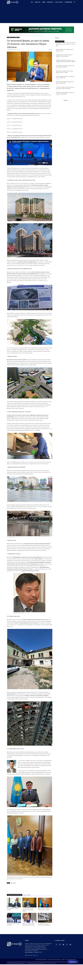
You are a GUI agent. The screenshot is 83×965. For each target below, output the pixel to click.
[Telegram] (11, 888)
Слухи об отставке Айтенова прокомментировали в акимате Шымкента (27, 910)
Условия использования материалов (41, 959)
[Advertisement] (41, 14)
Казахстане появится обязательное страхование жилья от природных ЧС (65, 77)
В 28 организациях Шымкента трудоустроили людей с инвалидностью (65, 82)
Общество (18, 37)
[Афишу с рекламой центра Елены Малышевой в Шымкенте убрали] (29, 918)
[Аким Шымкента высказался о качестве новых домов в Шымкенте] (45, 918)
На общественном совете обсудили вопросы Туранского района (64, 50)
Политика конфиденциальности (71, 959)
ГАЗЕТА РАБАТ (59, 2)
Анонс (13, 35)
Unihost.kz (26, 963)
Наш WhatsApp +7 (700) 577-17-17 (33, 952)
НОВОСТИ (37, 2)
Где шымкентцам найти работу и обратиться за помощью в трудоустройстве (65, 93)
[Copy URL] (23, 888)
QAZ (32, 2)
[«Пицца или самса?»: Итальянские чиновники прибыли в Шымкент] (45, 902)
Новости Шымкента (12, 37)
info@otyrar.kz (35, 955)
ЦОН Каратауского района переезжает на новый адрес (65, 45)
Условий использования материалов (50, 963)
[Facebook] (17, 888)
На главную (9, 35)
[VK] (14, 888)
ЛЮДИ (43, 2)
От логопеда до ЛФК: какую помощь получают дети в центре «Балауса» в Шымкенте (65, 88)
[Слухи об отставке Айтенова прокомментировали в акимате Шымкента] (29, 902)
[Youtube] (70, 944)
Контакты (63, 959)
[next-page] (10, 927)
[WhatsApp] (8, 888)
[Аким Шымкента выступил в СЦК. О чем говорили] (14, 918)
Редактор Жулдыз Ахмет (11, 49)
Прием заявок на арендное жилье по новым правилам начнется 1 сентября (64, 71)
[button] (74, 2)
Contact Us (73, 962)
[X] (20, 888)
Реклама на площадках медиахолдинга (54, 959)
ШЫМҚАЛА (50, 2)
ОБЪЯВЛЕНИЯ (68, 2)
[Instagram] (60, 944)
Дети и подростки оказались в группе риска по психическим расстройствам (65, 66)
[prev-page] (7, 927)
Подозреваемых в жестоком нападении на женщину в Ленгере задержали (64, 55)
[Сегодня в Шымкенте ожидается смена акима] (14, 902)
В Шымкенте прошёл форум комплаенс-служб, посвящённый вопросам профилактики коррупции (66, 61)
